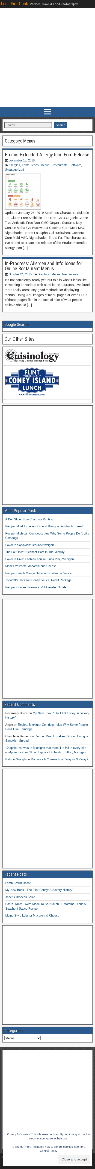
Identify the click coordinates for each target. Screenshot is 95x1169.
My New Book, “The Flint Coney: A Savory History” (39, 890)
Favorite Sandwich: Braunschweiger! (29, 545)
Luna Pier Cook (14, 3)
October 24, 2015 (20, 274)
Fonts (26, 165)
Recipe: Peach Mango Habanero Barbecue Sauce (38, 573)
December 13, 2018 (22, 160)
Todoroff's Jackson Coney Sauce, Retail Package (38, 580)
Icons (35, 165)
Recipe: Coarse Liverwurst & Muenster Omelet (36, 587)
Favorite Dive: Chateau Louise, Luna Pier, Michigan (39, 559)
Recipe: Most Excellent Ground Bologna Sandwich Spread (44, 526)
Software (75, 165)
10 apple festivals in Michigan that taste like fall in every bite (45, 748)
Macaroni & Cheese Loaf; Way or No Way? (59, 759)
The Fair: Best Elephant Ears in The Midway (35, 552)
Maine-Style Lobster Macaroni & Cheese (32, 915)
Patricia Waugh (15, 759)
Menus (45, 165)
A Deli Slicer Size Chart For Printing (29, 519)
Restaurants (59, 165)
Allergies (14, 165)
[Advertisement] (47, 57)
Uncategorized (14, 169)
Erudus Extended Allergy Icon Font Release (47, 155)
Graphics (44, 274)
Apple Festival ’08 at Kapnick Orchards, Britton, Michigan (47, 752)
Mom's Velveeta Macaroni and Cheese (30, 566)
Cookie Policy (48, 1151)
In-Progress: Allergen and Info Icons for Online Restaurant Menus (43, 266)
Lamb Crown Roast (18, 883)
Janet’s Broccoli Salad (20, 897)
